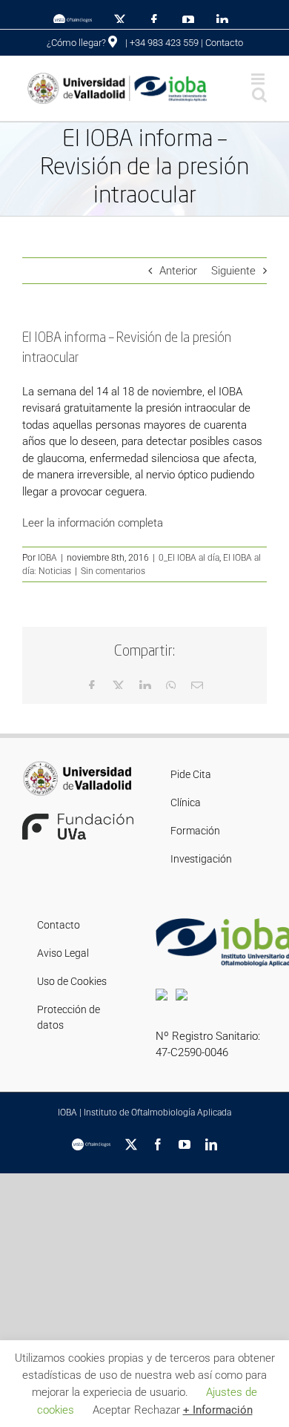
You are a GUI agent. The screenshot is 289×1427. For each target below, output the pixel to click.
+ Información (218, 1410)
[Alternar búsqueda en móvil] (259, 94)
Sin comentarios (113, 571)
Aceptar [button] (111, 1410)
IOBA (47, 558)
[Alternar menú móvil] (259, 79)
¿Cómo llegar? (77, 42)
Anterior (178, 270)
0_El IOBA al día (189, 558)
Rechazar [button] (157, 1410)
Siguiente (233, 270)
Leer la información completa (92, 523)
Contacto (224, 42)
